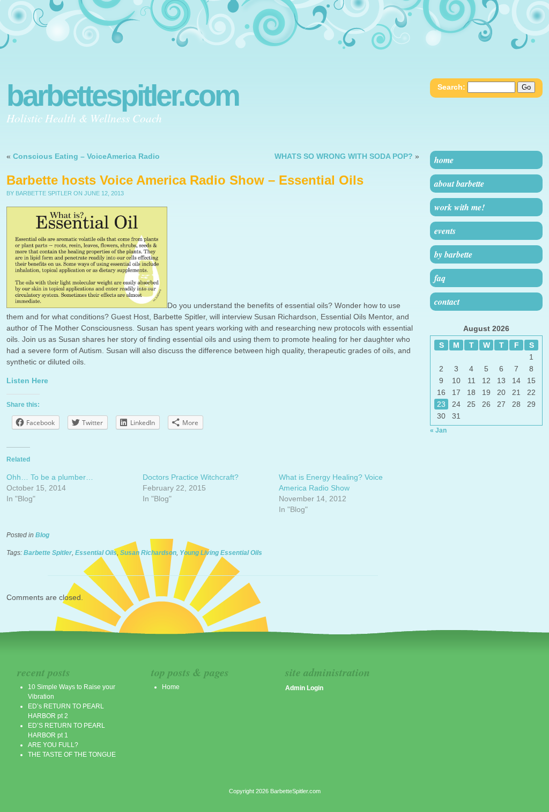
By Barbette (453, 254)
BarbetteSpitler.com (122, 95)
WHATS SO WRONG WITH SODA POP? (343, 156)
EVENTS (445, 231)
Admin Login (304, 688)
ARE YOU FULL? (53, 745)
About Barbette (459, 183)
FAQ (440, 278)
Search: (451, 87)
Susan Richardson (148, 553)
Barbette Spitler (48, 553)
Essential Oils (96, 553)
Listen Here (27, 380)
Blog (42, 535)
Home (444, 160)
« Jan (438, 430)
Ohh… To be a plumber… (49, 477)
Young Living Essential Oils (221, 553)
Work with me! (459, 207)
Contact (446, 302)
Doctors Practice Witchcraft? (191, 477)
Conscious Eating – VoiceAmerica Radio (86, 156)
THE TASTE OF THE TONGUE (72, 754)
